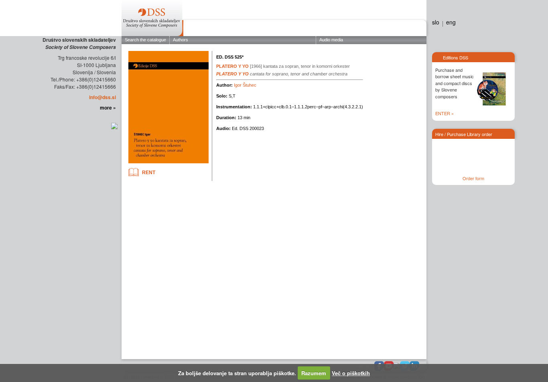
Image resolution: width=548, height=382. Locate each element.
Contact (411, 29)
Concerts (283, 29)
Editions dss (383, 29)
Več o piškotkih (351, 373)
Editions (253, 29)
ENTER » (444, 113)
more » (108, 107)
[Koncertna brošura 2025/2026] (113, 125)
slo (435, 22)
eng (451, 22)
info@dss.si (102, 97)
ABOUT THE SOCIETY (210, 29)
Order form (473, 178)
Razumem (313, 373)
